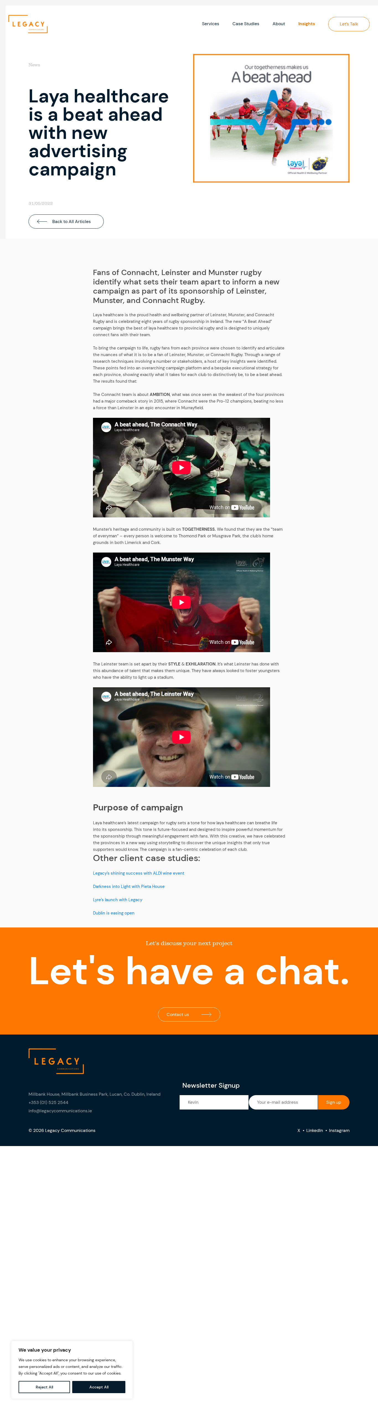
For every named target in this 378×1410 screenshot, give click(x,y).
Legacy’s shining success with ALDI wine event (138, 873)
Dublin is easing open (113, 913)
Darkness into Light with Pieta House (129, 886)
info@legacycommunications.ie (60, 1111)
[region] (72, 1370)
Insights (306, 24)
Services (210, 24)
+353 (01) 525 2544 (48, 1102)
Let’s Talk (349, 24)
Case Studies (245, 24)
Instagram (339, 1130)
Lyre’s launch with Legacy (117, 900)
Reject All (44, 1387)
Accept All (98, 1387)
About (279, 24)
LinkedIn (314, 1130)
